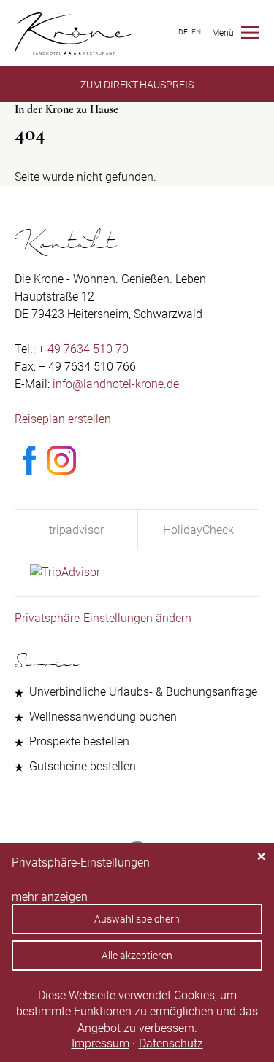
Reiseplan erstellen (63, 419)
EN (196, 32)
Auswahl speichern (137, 919)
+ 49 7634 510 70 (83, 349)
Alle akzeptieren (137, 955)
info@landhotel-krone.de (116, 384)
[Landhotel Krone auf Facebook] (29, 471)
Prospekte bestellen (79, 741)
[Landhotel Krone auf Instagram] (61, 471)
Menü (223, 33)
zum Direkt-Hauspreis (137, 84)
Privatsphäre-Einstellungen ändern (103, 618)
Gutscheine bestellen (82, 766)
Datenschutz (171, 1043)
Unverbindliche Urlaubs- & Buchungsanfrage (143, 692)
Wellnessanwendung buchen (103, 717)
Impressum (100, 1043)
